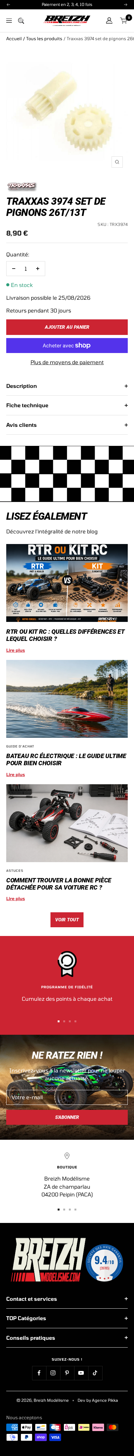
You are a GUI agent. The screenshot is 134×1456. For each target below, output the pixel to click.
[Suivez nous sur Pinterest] (67, 1373)
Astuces (14, 870)
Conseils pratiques (30, 1337)
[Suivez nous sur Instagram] (53, 1373)
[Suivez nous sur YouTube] (81, 1373)
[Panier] (124, 21)
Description (21, 386)
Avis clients (21, 425)
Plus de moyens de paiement (67, 362)
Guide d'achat (20, 746)
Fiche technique (27, 405)
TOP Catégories (26, 1318)
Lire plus (15, 650)
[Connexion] (109, 20)
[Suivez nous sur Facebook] (39, 1373)
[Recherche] (21, 20)
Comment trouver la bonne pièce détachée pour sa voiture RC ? (58, 883)
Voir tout (67, 920)
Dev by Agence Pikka (98, 1400)
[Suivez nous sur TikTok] (95, 1373)
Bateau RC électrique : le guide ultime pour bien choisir (66, 759)
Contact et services (31, 1299)
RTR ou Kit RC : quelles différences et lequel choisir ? (65, 635)
